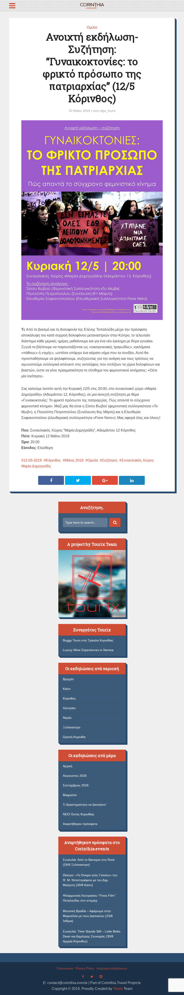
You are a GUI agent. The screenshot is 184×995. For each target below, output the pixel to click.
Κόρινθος (53, 460)
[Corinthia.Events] (92, 5)
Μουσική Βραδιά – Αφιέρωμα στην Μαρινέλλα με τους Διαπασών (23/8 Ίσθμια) (88, 916)
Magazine (70, 795)
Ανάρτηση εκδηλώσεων (111, 968)
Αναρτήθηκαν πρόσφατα (80, 824)
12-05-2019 (32, 460)
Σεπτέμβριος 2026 (76, 785)
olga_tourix (108, 110)
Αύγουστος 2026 (75, 775)
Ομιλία (92, 27)
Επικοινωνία (65, 968)
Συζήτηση (109, 460)
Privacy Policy (84, 968)
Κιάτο (66, 689)
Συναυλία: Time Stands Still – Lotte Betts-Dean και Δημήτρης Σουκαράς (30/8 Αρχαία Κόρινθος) (92, 936)
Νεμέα (67, 717)
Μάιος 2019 (74, 460)
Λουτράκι (69, 708)
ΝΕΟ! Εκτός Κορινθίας (78, 814)
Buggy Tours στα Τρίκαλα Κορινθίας (88, 640)
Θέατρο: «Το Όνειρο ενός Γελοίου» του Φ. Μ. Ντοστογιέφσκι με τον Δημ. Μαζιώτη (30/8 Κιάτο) (90, 880)
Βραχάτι (68, 679)
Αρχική (67, 766)
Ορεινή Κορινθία (74, 737)
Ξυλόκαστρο (71, 727)
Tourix (118, 989)
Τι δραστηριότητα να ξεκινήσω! (84, 804)
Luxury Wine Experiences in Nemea (88, 650)
